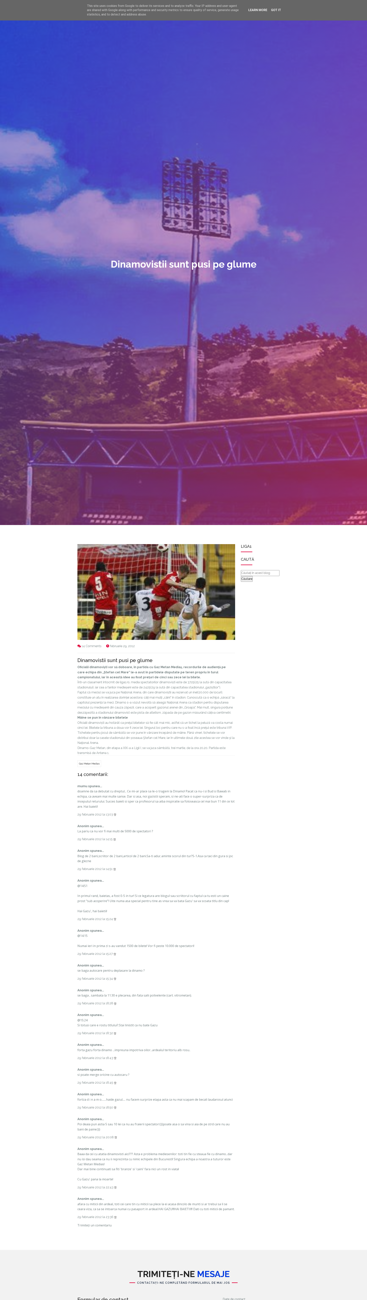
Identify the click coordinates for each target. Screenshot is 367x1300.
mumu (82, 786)
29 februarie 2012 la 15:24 (95, 919)
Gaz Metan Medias (89, 763)
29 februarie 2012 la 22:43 (95, 1187)
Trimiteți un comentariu (94, 1225)
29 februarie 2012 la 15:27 (95, 954)
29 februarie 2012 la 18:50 (95, 1107)
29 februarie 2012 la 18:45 (95, 1082)
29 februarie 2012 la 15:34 (95, 978)
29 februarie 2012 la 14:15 (95, 839)
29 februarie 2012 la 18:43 (95, 1058)
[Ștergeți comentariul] (115, 814)
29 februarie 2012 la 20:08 (95, 1137)
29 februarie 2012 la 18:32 (95, 1033)
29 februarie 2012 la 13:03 (95, 814)
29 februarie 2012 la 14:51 (95, 869)
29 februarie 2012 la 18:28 (95, 1003)
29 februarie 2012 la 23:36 (95, 1217)
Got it (276, 10)
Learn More (257, 10)
